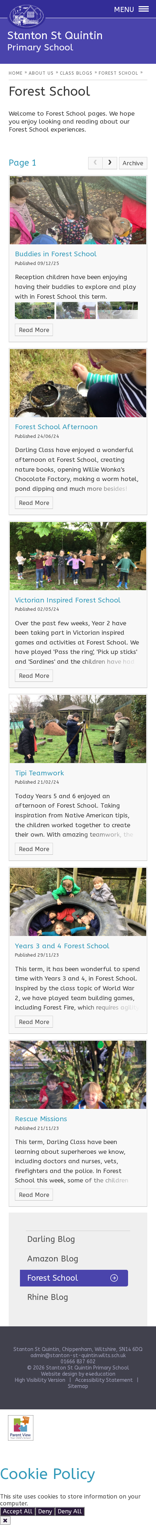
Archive (133, 163)
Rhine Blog (47, 1297)
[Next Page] (110, 163)
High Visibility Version (40, 1380)
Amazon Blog (52, 1259)
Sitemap (78, 1386)
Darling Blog (51, 1239)
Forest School (52, 1278)
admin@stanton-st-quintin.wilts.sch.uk (78, 1355)
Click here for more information (74, 1503)
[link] (95, 163)
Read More (34, 330)
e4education (100, 1374)
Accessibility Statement (104, 1380)
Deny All (70, 1511)
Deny (45, 1511)
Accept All (17, 1511)
